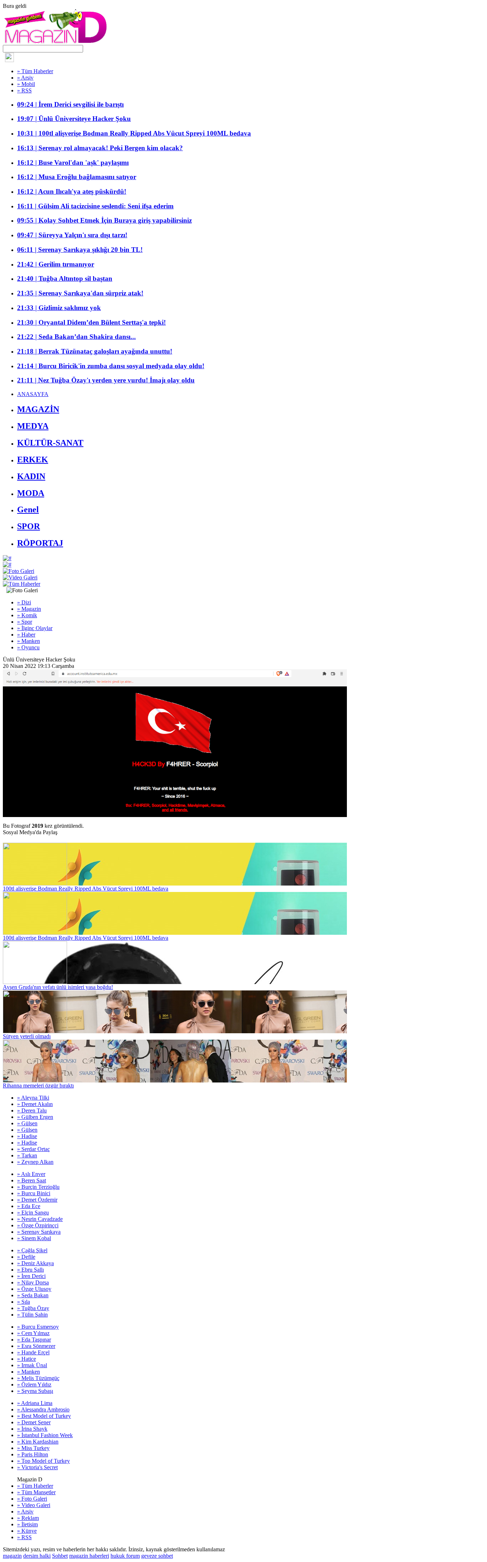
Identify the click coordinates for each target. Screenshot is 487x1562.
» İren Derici (31, 1276)
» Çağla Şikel (32, 1250)
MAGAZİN (38, 409)
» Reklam (28, 1518)
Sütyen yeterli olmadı (27, 1036)
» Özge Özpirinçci (37, 1225)
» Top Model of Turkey (43, 1461)
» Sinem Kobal (34, 1238)
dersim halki (37, 1556)
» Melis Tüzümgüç (38, 1378)
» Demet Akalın (35, 1104)
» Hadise (27, 1136)
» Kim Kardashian (37, 1442)
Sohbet (60, 1556)
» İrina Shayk (32, 1429)
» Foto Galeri (32, 1499)
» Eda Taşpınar (34, 1340)
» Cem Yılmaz (33, 1333)
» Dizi (24, 602)
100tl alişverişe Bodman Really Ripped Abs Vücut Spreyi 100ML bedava (85, 889)
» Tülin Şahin (32, 1315)
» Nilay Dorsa (33, 1282)
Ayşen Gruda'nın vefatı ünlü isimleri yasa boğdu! (58, 987)
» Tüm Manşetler (36, 1492)
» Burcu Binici (33, 1193)
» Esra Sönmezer (36, 1346)
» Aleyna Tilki (33, 1098)
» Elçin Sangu (33, 1212)
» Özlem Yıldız (34, 1384)
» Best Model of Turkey (44, 1416)
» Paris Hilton (32, 1454)
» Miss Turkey (33, 1448)
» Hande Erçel (33, 1352)
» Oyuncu (28, 647)
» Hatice (26, 1359)
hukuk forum (125, 1556)
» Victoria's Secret (37, 1467)
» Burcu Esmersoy (38, 1327)
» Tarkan (27, 1155)
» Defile (26, 1257)
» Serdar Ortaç (33, 1149)
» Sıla (23, 1302)
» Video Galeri (33, 1505)
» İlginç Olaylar (34, 628)
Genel (28, 509)
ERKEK (32, 459)
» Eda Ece (28, 1206)
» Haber (26, 635)
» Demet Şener (34, 1422)
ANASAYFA (32, 394)
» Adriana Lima (34, 1403)
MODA (30, 493)
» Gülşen (27, 1123)
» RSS (24, 90)
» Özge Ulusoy (34, 1289)
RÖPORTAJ (40, 543)
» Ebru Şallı (30, 1270)
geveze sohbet (157, 1556)
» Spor (24, 622)
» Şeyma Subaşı (35, 1391)
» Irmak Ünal (32, 1365)
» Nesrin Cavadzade (40, 1219)
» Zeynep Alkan (35, 1162)
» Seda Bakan (32, 1295)
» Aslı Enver (31, 1174)
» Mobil (26, 84)
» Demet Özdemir (37, 1200)
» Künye (27, 1531)
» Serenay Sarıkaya (39, 1232)
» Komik (27, 615)
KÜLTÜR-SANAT (50, 442)
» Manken (28, 641)
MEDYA (32, 426)
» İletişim (27, 1524)
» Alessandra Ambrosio (43, 1409)
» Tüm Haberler (35, 71)
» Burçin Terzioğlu (38, 1187)
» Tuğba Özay (33, 1308)
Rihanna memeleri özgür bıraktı (38, 1085)
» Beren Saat (31, 1180)
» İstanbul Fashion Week (45, 1435)
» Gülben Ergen (35, 1117)
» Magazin (29, 609)
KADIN (31, 476)
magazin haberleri (89, 1556)
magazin (12, 1556)
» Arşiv (25, 78)
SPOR (28, 526)
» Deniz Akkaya (35, 1263)
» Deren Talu (32, 1110)
